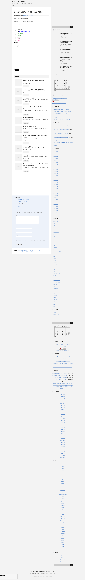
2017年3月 (56, 171)
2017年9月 (56, 162)
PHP (54, 256)
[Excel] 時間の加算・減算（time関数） (26, 251)
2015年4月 (56, 193)
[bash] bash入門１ (27, 146)
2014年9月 (56, 199)
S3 (54, 267)
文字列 (32, 15)
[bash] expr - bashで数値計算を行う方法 (32, 154)
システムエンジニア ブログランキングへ (59, 103)
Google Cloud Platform (58, 251)
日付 (54, 293)
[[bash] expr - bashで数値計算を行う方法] (18, 160)
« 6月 (53, 91)
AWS (54, 225)
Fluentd (55, 245)
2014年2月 (56, 210)
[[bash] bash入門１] (18, 151)
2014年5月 (56, 208)
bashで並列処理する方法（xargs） (31, 98)
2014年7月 (56, 204)
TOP (13, 5)
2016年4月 (56, 180)
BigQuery (55, 229)
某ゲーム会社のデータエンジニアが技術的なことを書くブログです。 (42, 573)
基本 (54, 286)
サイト (17, 235)
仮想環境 (55, 284)
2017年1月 (56, 173)
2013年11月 (56, 214)
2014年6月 (56, 206)
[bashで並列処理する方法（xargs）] (18, 103)
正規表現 (55, 299)
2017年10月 (56, 160)
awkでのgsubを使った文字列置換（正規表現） (33, 80)
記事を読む (26, 103)
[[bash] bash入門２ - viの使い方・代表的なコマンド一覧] (18, 112)
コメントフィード (57, 316)
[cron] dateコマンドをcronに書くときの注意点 (33, 89)
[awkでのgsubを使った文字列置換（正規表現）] (18, 85)
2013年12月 (56, 212)
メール (17, 231)
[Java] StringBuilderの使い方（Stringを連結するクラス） (29, 250)
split (27, 15)
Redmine (55, 262)
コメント (17, 215)
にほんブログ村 (55, 99)
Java (54, 253)
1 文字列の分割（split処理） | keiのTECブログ (42, 571)
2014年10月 (56, 197)
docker (55, 238)
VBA (54, 271)
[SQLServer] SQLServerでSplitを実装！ (61, 125)
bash (24, 15)
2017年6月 (56, 169)
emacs (55, 240)
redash (55, 260)
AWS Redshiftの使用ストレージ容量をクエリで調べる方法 (66, 59)
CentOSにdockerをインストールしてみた (62, 109)
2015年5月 (56, 191)
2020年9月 (56, 153)
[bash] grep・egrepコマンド (29, 126)
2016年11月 (56, 175)
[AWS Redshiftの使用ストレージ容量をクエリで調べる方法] (56, 62)
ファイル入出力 (57, 280)
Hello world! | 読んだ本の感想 (23, 199)
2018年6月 (56, 158)
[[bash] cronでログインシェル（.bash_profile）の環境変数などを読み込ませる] (18, 169)
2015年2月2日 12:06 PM (22, 201)
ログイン (55, 312)
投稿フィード (56, 314)
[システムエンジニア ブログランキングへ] (55, 101)
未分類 (55, 297)
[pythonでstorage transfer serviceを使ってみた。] (56, 71)
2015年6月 (56, 188)
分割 (29, 15)
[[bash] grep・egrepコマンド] (18, 132)
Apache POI (56, 221)
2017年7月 (56, 167)
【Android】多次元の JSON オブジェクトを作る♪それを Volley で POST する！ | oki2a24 (63, 144)
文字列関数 (56, 288)
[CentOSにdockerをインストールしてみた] (56, 38)
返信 (19, 206)
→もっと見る (56, 74)
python (55, 258)
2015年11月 (56, 182)
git (62, 492)
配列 (54, 301)
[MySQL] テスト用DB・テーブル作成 (61, 133)
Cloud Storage (56, 232)
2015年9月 (56, 184)
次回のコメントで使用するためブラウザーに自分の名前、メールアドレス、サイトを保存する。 (31, 241)
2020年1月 (56, 156)
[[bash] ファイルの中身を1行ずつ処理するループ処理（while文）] (18, 140)
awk (54, 223)
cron (54, 234)
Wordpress (56, 275)
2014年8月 (56, 201)
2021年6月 (56, 151)
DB (54, 236)
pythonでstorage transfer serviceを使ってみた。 (63, 119)
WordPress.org (56, 319)
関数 (54, 306)
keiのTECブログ (19, 1)
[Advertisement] (24, 58)
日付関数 (55, 295)
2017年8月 (56, 164)
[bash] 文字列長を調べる (28, 117)
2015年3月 (56, 195)
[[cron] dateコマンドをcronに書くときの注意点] (18, 94)
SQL (54, 269)
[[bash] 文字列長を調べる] (18, 123)
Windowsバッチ (57, 273)
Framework (56, 247)
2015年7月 (56, 186)
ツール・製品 (56, 277)
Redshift (55, 264)
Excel (55, 243)
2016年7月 (56, 177)
